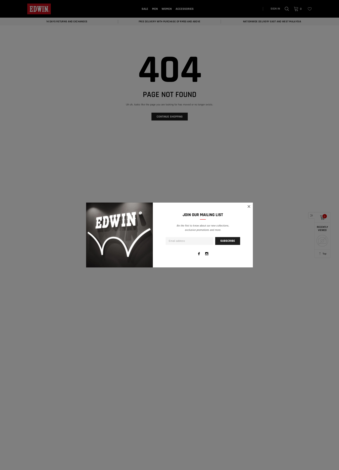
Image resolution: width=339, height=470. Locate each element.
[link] (199, 254)
